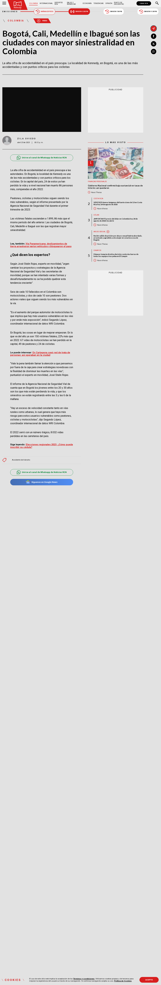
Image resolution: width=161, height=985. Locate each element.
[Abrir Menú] (4, 3)
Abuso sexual (100, 232)
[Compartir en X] (153, 43)
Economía (87, 3)
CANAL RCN (144, 3)
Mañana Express (47, 11)
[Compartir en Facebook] (153, 36)
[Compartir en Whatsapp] (153, 51)
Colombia (33, 3)
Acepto (149, 980)
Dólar (96, 215)
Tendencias (98, 3)
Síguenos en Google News (44, 482)
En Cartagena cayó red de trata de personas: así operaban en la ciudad (40, 354)
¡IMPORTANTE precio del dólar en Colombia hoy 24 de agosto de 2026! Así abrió (116, 220)
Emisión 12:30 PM (81, 11)
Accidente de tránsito (21, 460)
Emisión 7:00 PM (116, 11)
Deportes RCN (59, 3)
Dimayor (97, 250)
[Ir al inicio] (17, 5)
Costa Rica (98, 199)
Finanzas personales (97, 182)
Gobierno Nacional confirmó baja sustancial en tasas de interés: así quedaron (115, 186)
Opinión (108, 3)
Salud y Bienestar (71, 3)
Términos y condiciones (83, 979)
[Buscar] (157, 3)
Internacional (46, 3)
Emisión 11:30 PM (150, 11)
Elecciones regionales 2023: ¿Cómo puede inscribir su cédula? (41, 446)
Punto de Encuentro (119, 3)
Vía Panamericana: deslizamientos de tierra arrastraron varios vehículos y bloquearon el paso (41, 245)
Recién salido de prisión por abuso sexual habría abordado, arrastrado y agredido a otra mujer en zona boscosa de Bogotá (118, 238)
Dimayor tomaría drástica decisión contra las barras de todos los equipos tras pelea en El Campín (116, 255)
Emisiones (10, 12)
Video (44, 21)
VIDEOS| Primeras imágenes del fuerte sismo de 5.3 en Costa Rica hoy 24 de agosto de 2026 (118, 203)
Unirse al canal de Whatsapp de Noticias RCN (44, 157)
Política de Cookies (123, 981)
